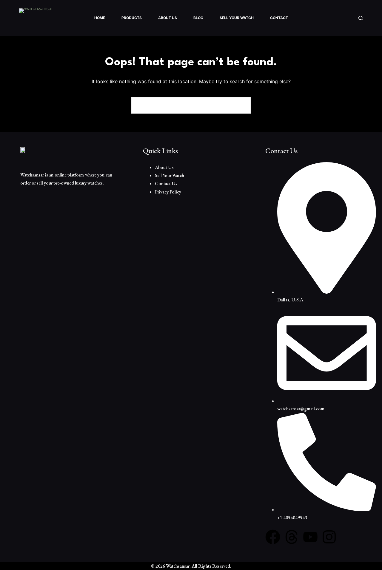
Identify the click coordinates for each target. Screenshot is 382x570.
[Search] (360, 18)
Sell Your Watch (237, 18)
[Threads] (291, 536)
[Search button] (242, 105)
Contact (279, 18)
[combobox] (183, 105)
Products (131, 18)
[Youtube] (310, 536)
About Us (167, 18)
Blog (198, 18)
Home (99, 18)
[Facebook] (272, 536)
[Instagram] (329, 536)
